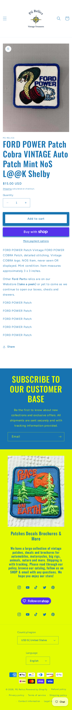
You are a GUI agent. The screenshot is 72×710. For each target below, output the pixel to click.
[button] (5, 18)
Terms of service (37, 695)
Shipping (7, 188)
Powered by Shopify (37, 689)
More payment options (36, 241)
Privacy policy (16, 695)
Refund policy (58, 689)
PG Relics (20, 689)
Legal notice (50, 701)
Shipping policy (58, 695)
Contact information (29, 701)
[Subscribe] (60, 436)
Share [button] (11, 346)
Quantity (8, 195)
